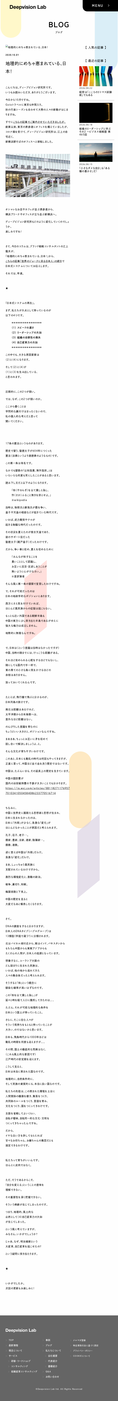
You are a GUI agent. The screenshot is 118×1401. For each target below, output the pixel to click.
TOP (11, 1340)
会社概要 (52, 1356)
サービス (12, 1356)
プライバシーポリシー (82, 1351)
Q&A (48, 1371)
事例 (47, 1340)
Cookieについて (81, 1356)
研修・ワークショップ (20, 1361)
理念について (15, 1350)
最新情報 (13, 1345)
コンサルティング (19, 1366)
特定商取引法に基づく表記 (85, 1345)
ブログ (48, 1345)
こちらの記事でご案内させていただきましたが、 (39, 122)
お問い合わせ (52, 1377)
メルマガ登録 (79, 1340)
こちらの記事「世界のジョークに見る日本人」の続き (34, 261)
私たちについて (53, 1350)
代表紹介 (52, 1361)
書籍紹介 (52, 1366)
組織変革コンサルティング (23, 1371)
